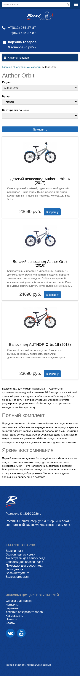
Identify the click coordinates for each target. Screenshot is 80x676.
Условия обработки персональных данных (28, 665)
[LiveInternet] (9, 659)
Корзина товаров (22, 42)
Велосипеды (14, 550)
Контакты (12, 604)
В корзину (52, 212)
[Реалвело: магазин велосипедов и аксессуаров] (40, 19)
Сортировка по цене (15, 109)
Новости (11, 619)
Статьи (10, 623)
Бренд (6, 96)
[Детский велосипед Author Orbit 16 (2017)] (40, 166)
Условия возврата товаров (24, 612)
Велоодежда (14, 569)
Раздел (6, 82)
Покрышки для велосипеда (24, 565)
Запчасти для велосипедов (24, 561)
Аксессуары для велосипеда (25, 558)
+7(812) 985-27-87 (22, 27)
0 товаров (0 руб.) (22, 47)
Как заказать (14, 615)
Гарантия (12, 608)
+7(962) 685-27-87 (22, 33)
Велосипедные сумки (20, 554)
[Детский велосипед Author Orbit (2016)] (40, 252)
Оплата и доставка (19, 600)
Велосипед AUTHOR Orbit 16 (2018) (40, 344)
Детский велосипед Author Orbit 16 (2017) (40, 181)
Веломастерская (17, 576)
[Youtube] (21, 633)
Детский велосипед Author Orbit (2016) (40, 263)
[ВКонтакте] (10, 633)
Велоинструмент (17, 573)
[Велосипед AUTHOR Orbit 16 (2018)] (40, 331)
